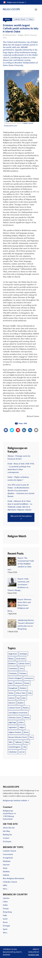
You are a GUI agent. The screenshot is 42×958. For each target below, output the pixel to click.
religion (22, 727)
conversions (28, 678)
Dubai (31, 19)
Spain (5, 929)
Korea (5, 922)
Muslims (26, 708)
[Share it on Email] (36, 431)
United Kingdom (14, 747)
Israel (5, 919)
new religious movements (18, 713)
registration (13, 727)
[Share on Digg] (30, 431)
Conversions (8, 854)
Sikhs (10, 742)
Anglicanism (13, 654)
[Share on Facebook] (6, 431)
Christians (22, 673)
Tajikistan (18, 742)
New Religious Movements (13, 878)
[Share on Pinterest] (18, 431)
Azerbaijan (23, 654)
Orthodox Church (15, 718)
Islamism (12, 703)
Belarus (11, 659)
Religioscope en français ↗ (16, 2)
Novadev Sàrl (33, 955)
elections (18, 683)
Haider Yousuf (28, 123)
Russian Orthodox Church (18, 737)
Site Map (6, 831)
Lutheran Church (14, 708)
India (30, 693)
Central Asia (13, 668)
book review (20, 659)
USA (24, 747)
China (22, 668)
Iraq (18, 698)
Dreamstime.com (10, 126)
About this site (9, 827)
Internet (11, 698)
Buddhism (12, 663)
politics (21, 722)
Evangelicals (13, 688)
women (22, 752)
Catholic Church (19, 19)
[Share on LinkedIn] (24, 431)
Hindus (11, 693)
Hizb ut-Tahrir (21, 693)
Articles (7, 19)
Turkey (26, 742)
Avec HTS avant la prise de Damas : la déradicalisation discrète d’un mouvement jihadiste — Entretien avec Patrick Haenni (21, 490)
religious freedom (15, 732)
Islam (24, 698)
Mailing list (7, 834)
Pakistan (27, 718)
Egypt (11, 683)
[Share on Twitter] (12, 431)
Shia (31, 737)
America (6, 898)
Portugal (6, 925)
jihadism (21, 703)
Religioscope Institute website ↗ (16, 800)
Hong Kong (7, 912)
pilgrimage (12, 722)
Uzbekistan (13, 752)
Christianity (13, 673)
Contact (6, 838)
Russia (26, 732)
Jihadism (6, 871)
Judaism (6, 875)
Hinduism (23, 688)
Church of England (15, 678)
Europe (27, 683)
